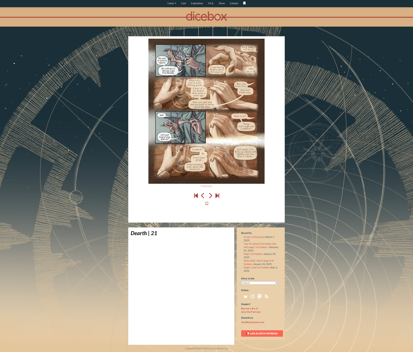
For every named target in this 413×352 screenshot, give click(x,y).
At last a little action (254, 237)
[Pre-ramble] (196, 195)
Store (222, 3)
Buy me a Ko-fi (249, 308)
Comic (170, 3)
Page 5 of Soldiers (253, 254)
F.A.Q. (211, 3)
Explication (197, 3)
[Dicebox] (206, 17)
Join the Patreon (251, 311)
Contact (234, 3)
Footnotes (206, 185)
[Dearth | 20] (203, 195)
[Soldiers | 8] (217, 195)
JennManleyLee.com (252, 322)
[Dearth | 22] (206, 111)
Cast (183, 3)
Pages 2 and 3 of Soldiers (257, 268)
